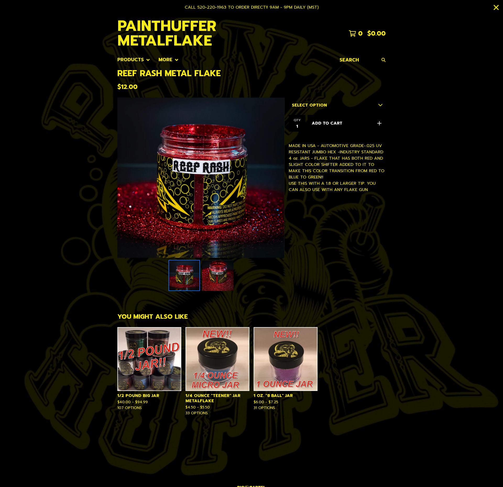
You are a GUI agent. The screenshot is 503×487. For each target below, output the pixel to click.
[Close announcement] (496, 7)
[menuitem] (133, 59)
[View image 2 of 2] (217, 275)
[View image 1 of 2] (184, 275)
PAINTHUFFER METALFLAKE (166, 33)
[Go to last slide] (125, 177)
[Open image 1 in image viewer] (201, 178)
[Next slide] (277, 177)
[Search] (383, 59)
